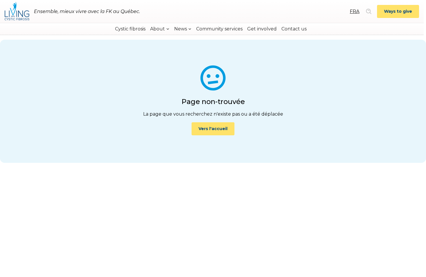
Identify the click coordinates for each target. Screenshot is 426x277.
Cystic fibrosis (130, 29)
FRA (354, 11)
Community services (219, 29)
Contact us (294, 29)
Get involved (262, 29)
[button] (160, 29)
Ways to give (398, 11)
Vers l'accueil (213, 128)
